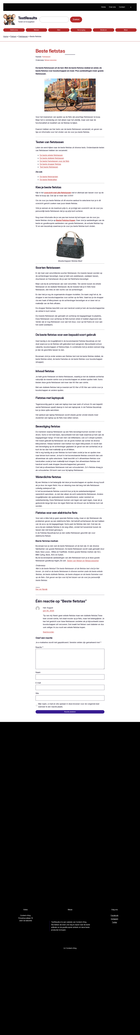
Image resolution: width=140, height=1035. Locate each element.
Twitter (114, 922)
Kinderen (103, 30)
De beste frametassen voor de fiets (54, 161)
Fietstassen (23, 36)
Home (5, 36)
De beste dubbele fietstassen (52, 158)
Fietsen (13, 36)
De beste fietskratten (48, 180)
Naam (38, 672)
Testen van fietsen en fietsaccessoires (83, 561)
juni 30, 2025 (48, 611)
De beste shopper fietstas (50, 164)
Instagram (114, 919)
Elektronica (14, 30)
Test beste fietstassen (49, 167)
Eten (58, 30)
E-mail (38, 683)
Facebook (114, 915)
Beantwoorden (48, 632)
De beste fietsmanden (49, 177)
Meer (126, 30)
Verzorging (81, 30)
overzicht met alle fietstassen (57, 193)
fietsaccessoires (51, 60)
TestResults (27, 18)
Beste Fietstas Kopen (65, 220)
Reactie (39, 647)
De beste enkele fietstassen (51, 155)
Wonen (36, 30)
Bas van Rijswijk (41, 589)
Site (37, 693)
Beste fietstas (50, 51)
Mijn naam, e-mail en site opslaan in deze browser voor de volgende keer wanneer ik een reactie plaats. (68, 705)
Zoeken (76, 19)
